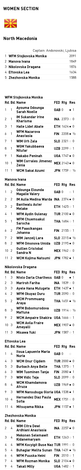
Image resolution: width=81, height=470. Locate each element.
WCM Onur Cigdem (30, 361)
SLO (57, 141)
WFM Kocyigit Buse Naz (34, 445)
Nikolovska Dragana (24, 67)
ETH (57, 126)
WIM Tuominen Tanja (32, 372)
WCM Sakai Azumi (30, 170)
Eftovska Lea (19, 72)
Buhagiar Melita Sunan (34, 450)
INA (56, 119)
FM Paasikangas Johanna (29, 230)
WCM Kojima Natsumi (33, 258)
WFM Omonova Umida (33, 243)
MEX (57, 163)
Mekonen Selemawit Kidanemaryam (32, 437)
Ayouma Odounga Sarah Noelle (30, 109)
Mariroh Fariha (28, 283)
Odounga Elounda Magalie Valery (30, 192)
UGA (57, 156)
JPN (57, 170)
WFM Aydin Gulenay (31, 214)
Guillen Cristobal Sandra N (29, 250)
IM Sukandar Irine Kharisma (30, 119)
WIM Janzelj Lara (29, 238)
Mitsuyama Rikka (29, 407)
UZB (57, 148)
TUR (57, 214)
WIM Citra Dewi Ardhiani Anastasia (31, 428)
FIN (56, 134)
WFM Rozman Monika (33, 461)
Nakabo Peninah (29, 156)
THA (57, 221)
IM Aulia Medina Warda (34, 199)
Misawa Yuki (26, 332)
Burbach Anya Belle (31, 366)
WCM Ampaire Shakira (34, 317)
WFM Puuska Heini (30, 455)
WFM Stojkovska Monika (28, 56)
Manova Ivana (19, 61)
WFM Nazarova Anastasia (28, 133)
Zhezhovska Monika (24, 77)
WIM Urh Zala (26, 141)
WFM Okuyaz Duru (30, 294)
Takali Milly (25, 466)
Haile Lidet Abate (29, 126)
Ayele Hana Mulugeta (33, 288)
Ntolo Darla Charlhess (34, 277)
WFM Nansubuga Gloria (34, 392)
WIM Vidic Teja (27, 377)
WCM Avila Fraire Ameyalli (29, 325)
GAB (57, 110)
